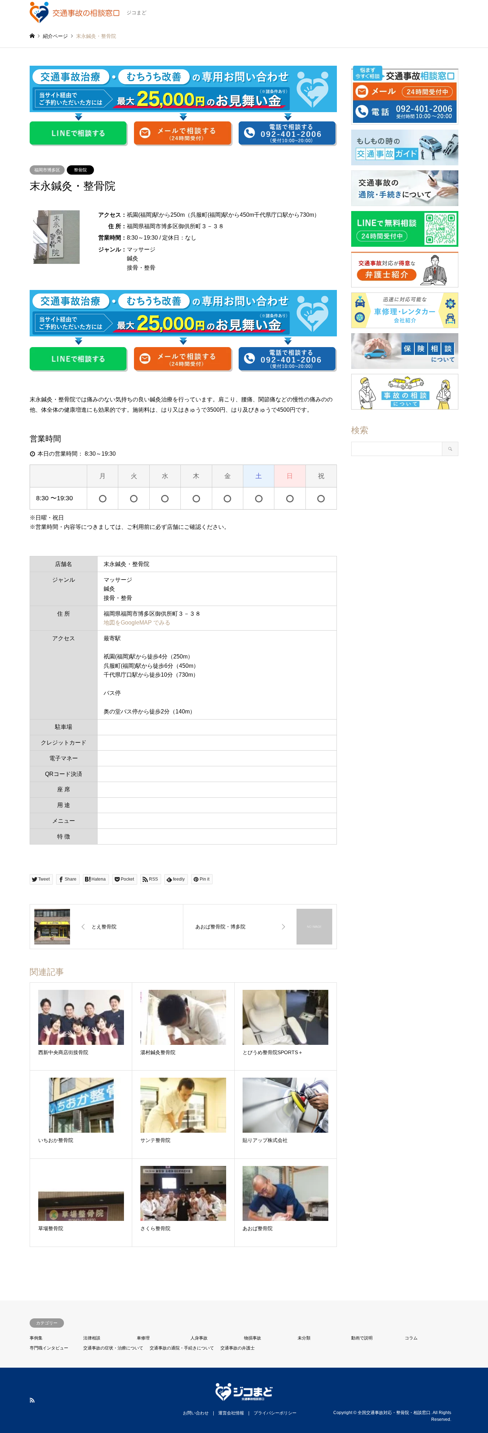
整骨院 (80, 169)
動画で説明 (362, 1338)
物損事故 (252, 1338)
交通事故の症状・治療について (113, 1348)
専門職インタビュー (49, 1348)
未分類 (304, 1338)
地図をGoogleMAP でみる (137, 623)
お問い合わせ (196, 1413)
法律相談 (91, 1338)
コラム (411, 1338)
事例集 (36, 1338)
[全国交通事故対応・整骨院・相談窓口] (243, 1396)
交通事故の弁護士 (237, 1348)
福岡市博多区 (47, 169)
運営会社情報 (231, 1413)
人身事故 (199, 1338)
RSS (32, 1400)
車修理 (143, 1338)
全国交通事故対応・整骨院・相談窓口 (394, 1412)
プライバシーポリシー (275, 1413)
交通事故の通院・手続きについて (182, 1348)
